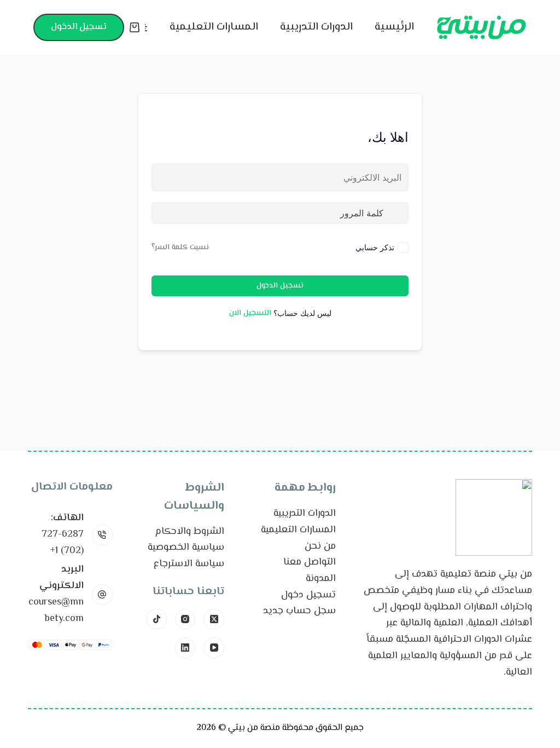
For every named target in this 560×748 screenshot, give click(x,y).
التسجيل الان (250, 313)
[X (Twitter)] (213, 619)
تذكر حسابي (374, 247)
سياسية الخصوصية (186, 547)
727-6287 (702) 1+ (63, 543)
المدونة (321, 578)
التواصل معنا (309, 562)
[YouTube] (213, 647)
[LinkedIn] (185, 647)
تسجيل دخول (308, 595)
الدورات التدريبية (316, 27)
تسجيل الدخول (79, 27)
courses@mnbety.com (56, 610)
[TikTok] (156, 619)
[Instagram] (185, 619)
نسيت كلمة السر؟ (180, 247)
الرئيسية (394, 27)
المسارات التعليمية (214, 27)
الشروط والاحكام (189, 531)
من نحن (320, 546)
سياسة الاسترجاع (189, 564)
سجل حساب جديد (299, 611)
